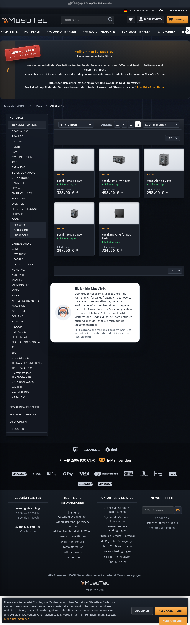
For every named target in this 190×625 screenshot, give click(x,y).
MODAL (16, 290)
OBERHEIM (18, 311)
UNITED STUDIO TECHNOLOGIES (21, 375)
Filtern (70, 124)
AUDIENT (17, 146)
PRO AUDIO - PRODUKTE (25, 407)
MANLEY (17, 280)
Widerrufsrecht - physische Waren (73, 524)
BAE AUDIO (18, 167)
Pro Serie (19, 224)
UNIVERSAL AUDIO (23, 382)
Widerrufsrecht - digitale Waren (72, 531)
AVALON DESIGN (22, 157)
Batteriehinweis (72, 552)
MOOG (16, 295)
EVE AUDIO (18, 198)
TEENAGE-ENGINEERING (27, 363)
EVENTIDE (18, 203)
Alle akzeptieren (171, 610)
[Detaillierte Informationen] (117, 124)
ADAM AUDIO (20, 131)
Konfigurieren (173, 620)
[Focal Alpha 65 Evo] (74, 160)
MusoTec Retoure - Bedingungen (117, 528)
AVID (14, 162)
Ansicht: (106, 124)
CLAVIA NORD (20, 177)
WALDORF (18, 387)
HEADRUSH (18, 259)
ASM (14, 152)
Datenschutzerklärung (72, 536)
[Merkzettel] (131, 19)
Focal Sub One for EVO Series (117, 236)
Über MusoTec (117, 562)
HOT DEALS (17, 117)
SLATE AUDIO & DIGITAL (26, 342)
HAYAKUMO (19, 254)
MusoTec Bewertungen (117, 546)
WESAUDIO (18, 397)
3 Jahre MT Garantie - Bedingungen (117, 510)
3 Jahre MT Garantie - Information (117, 519)
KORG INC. (18, 269)
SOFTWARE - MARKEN (23, 414)
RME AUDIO (19, 332)
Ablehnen (142, 610)
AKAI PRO (17, 136)
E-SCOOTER (17, 429)
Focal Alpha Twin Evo (116, 180)
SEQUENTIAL (19, 337)
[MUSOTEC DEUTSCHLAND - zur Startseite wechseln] (24, 20)
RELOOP (17, 326)
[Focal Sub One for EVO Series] (119, 213)
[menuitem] (173, 10)
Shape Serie (21, 235)
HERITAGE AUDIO (22, 264)
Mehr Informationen (16, 619)
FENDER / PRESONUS (24, 209)
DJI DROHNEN (18, 421)
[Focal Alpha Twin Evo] (119, 160)
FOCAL (16, 219)
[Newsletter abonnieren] (178, 510)
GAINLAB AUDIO (22, 243)
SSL (14, 347)
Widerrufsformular (72, 542)
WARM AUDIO (20, 392)
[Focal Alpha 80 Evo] (74, 213)
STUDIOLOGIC (20, 357)
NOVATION (18, 306)
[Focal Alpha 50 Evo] (164, 160)
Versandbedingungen (117, 551)
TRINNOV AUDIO (22, 368)
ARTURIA (17, 141)
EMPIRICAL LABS (22, 193)
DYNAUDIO (18, 183)
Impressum (73, 557)
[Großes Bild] (124, 124)
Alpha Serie (21, 229)
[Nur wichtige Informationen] (138, 124)
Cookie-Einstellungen (117, 557)
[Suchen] (110, 19)
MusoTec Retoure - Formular (117, 536)
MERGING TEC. (21, 285)
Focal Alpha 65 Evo (69, 180)
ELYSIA (16, 188)
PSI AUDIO (18, 321)
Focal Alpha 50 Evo (159, 180)
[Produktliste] (131, 124)
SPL (14, 352)
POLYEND (17, 316)
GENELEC (17, 249)
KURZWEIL (18, 274)
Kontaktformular (73, 547)
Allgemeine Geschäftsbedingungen (72, 514)
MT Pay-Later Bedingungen (117, 541)
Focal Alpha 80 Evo (69, 234)
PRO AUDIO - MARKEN (23, 124)
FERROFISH (18, 214)
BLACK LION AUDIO (23, 172)
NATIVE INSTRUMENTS (26, 300)
